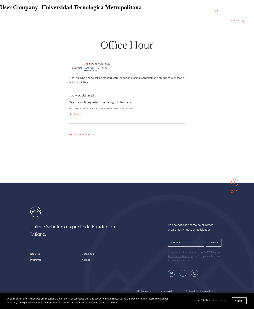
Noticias (164, 11)
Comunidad (145, 11)
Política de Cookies (212, 300)
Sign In (230, 11)
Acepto (239, 300)
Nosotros (105, 11)
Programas (124, 11)
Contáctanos (143, 291)
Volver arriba (235, 191)
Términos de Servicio (180, 260)
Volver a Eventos (84, 134)
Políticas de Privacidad (180, 256)
